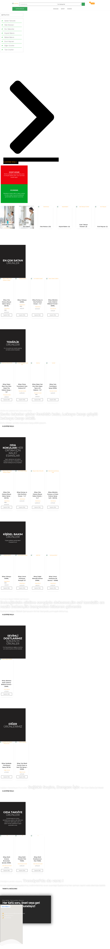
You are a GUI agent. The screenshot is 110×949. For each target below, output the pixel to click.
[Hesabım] (87, 3)
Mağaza (55, 9)
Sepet (63, 9)
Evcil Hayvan (53, 308)
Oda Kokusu (7, 308)
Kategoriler (20, 9)
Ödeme (69, 9)
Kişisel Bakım (22, 304)
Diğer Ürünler (7, 770)
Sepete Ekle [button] (6, 315)
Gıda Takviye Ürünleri (7, 865)
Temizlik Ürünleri (7, 394)
